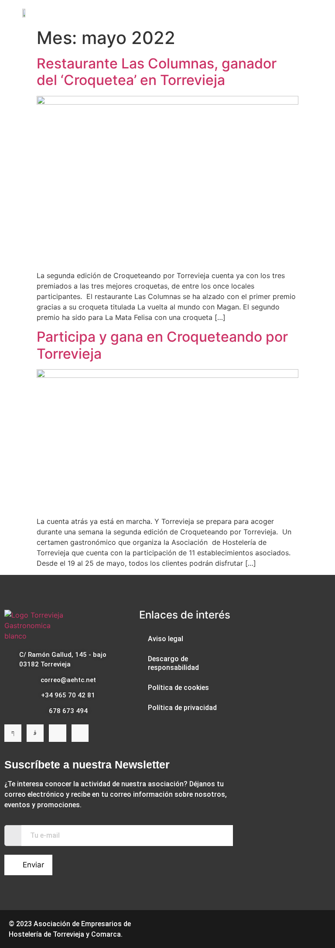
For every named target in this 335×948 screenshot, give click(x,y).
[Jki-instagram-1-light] (35, 732)
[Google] (80, 732)
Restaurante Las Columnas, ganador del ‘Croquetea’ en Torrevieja (157, 71)
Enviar (33, 864)
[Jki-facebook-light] (12, 732)
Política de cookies (178, 687)
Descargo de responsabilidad (173, 663)
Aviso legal (165, 639)
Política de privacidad (182, 707)
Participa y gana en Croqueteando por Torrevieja (162, 345)
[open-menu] (307, 12)
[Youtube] (57, 732)
